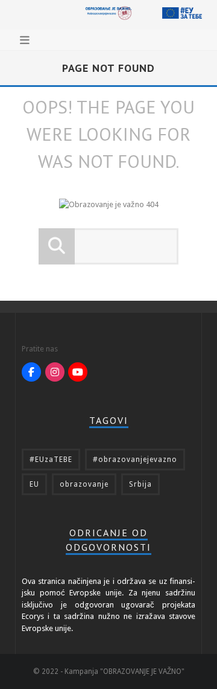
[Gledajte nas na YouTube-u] (77, 372)
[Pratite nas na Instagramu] (54, 372)
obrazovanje (84, 484)
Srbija (140, 484)
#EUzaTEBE (51, 459)
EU (34, 484)
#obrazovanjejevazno (135, 459)
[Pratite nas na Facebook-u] (31, 372)
